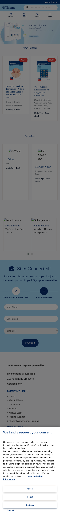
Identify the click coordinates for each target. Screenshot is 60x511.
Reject (30, 497)
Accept (30, 489)
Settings (30, 505)
